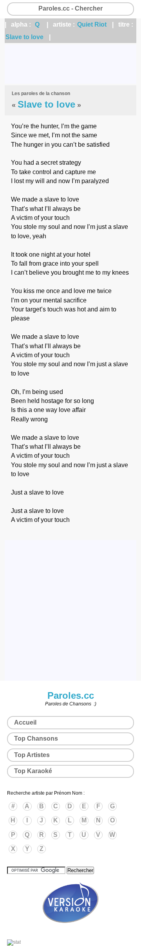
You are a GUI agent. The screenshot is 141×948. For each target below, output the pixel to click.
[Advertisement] (70, 64)
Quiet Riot (92, 24)
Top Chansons (36, 738)
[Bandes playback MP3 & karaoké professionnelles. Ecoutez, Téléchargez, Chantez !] (70, 931)
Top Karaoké (33, 771)
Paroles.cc (70, 695)
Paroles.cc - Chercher (70, 8)
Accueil (25, 722)
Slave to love (24, 37)
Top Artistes (32, 755)
